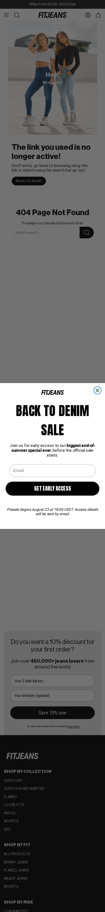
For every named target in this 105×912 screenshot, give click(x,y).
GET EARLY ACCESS (52, 488)
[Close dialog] (97, 390)
